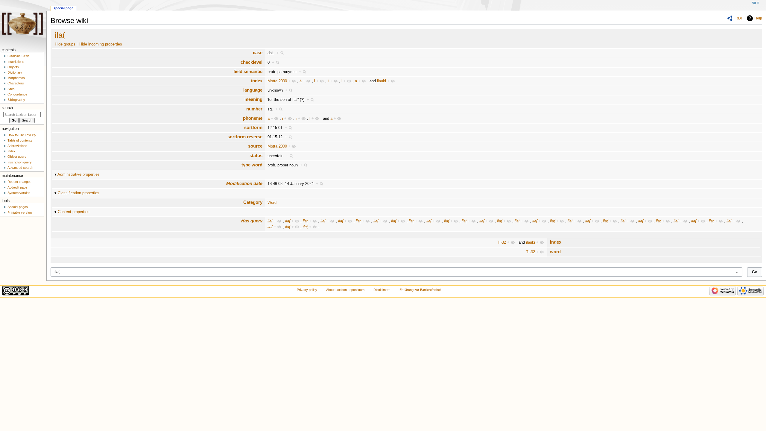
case (257, 52)
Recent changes (19, 181)
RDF (739, 18)
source (255, 145)
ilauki (381, 81)
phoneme (252, 118)
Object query (16, 156)
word (555, 251)
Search (7, 108)
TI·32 (501, 242)
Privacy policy (307, 290)
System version (18, 193)
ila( (60, 35)
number (254, 108)
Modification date (244, 183)
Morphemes (16, 78)
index (256, 80)
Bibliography (16, 99)
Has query (251, 220)
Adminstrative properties (78, 174)
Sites (11, 89)
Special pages (17, 207)
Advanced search (20, 167)
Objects (13, 67)
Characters (15, 83)
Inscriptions (15, 61)
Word (272, 203)
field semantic (247, 71)
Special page (63, 8)
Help (758, 18)
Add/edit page (17, 187)
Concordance (17, 94)
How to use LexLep (21, 135)
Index (11, 151)
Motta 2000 (277, 81)
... (320, 227)
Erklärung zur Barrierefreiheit (420, 290)
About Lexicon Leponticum (345, 290)
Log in (755, 2)
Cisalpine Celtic (18, 56)
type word (251, 164)
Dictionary (14, 72)
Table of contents (19, 140)
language (252, 89)
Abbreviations (17, 146)
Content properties (73, 212)
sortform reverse (244, 136)
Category (252, 202)
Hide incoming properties (100, 44)
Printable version (19, 212)
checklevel (251, 62)
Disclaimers (381, 290)
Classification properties (78, 193)
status (256, 155)
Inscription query (19, 162)
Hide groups (65, 44)
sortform (253, 127)
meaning (253, 99)
